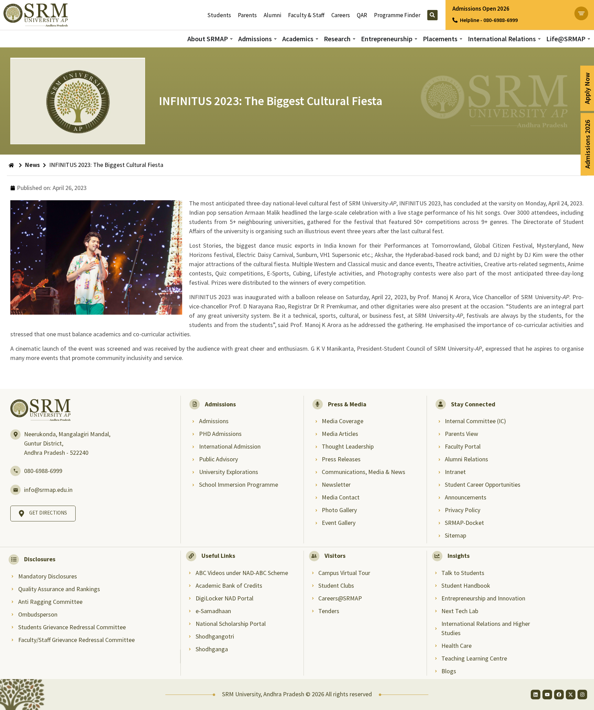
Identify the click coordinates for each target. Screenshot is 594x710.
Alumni (272, 15)
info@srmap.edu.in (48, 490)
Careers (340, 15)
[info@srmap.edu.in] (15, 490)
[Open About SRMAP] (231, 39)
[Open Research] (354, 39)
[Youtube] (547, 694)
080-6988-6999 (43, 471)
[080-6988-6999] (15, 471)
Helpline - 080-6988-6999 (489, 19)
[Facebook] (559, 694)
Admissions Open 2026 (480, 8)
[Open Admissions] (275, 39)
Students (219, 15)
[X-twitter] (570, 694)
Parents (247, 15)
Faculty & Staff (306, 15)
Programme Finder (397, 15)
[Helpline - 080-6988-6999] (455, 20)
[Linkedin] (535, 694)
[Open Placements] (461, 39)
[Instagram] (582, 694)
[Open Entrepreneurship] (416, 39)
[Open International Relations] (539, 39)
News (32, 165)
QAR (362, 15)
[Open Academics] (317, 39)
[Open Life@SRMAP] (589, 39)
